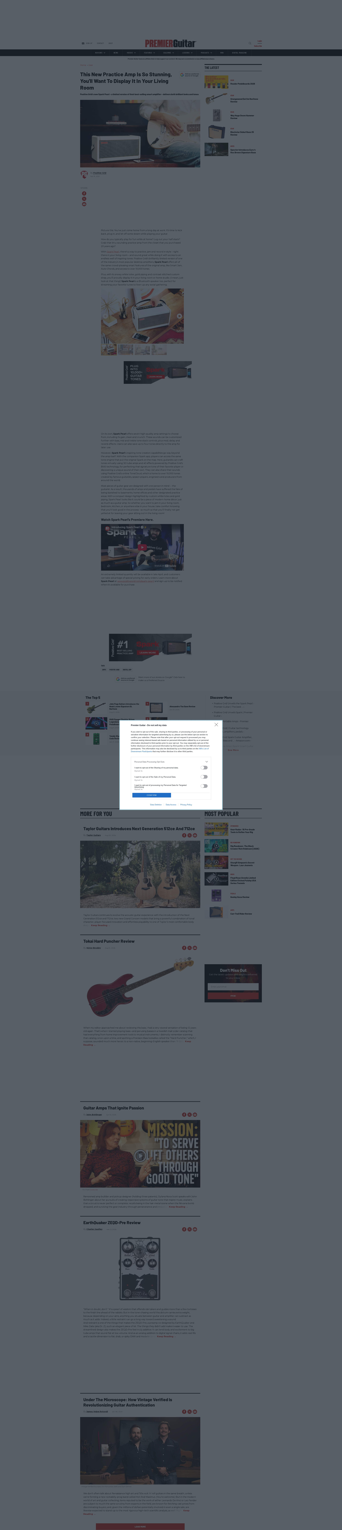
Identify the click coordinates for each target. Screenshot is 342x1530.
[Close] (217, 725)
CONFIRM (152, 795)
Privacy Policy (186, 805)
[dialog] (171, 765)
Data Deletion (156, 805)
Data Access (171, 805)
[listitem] (171, 761)
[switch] (204, 767)
